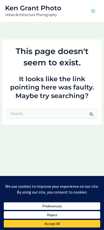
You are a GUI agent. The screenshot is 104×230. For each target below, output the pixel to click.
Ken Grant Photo (33, 8)
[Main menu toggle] (93, 11)
